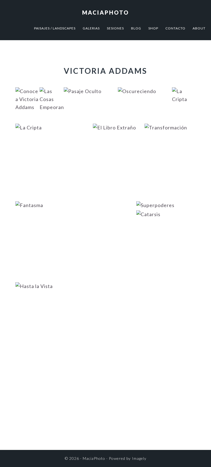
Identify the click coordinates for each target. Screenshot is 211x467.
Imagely (139, 458)
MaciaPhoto (105, 12)
